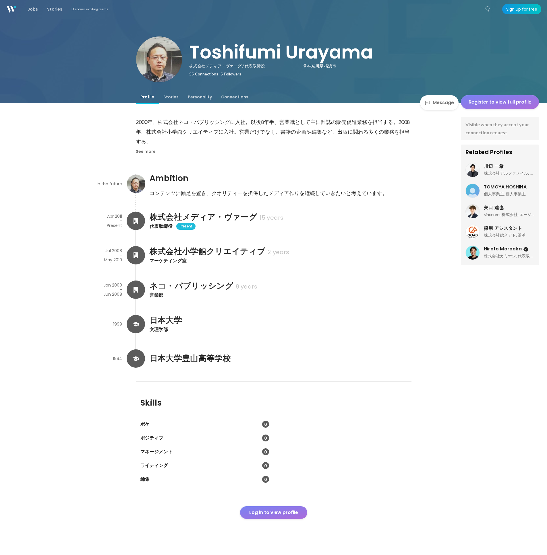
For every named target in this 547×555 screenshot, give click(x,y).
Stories (171, 97)
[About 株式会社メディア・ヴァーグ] (136, 221)
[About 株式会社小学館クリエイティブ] (136, 255)
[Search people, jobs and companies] (488, 9)
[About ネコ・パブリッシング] (136, 290)
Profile (147, 97)
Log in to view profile (273, 512)
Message (443, 102)
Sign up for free (521, 9)
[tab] (147, 97)
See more (146, 151)
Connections (234, 97)
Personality (200, 97)
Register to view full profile (500, 102)
